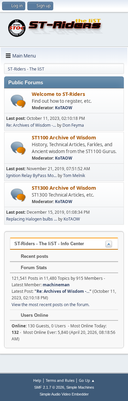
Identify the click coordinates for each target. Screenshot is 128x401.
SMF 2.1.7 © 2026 (49, 387)
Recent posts (33, 256)
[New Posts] (18, 101)
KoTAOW (63, 108)
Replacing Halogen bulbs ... (31, 219)
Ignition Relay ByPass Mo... (31, 175)
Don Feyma (73, 125)
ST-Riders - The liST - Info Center (49, 243)
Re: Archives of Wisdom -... (31, 125)
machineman (56, 285)
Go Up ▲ (87, 380)
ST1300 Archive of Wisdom (64, 187)
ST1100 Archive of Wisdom (64, 137)
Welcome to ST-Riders (58, 93)
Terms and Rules (60, 380)
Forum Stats (33, 267)
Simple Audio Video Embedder (64, 394)
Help (37, 380)
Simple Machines (80, 387)
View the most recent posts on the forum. (50, 305)
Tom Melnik (74, 175)
